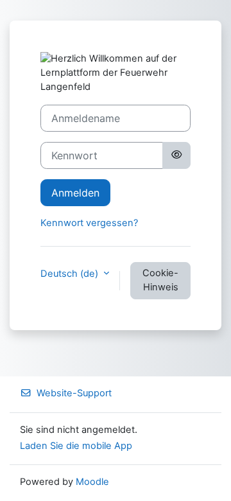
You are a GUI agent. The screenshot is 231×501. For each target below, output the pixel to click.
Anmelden (75, 192)
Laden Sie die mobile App (76, 446)
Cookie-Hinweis (160, 280)
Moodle (92, 482)
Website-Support (74, 393)
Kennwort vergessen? (89, 223)
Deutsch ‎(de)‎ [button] (70, 273)
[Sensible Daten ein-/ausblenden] (176, 155)
